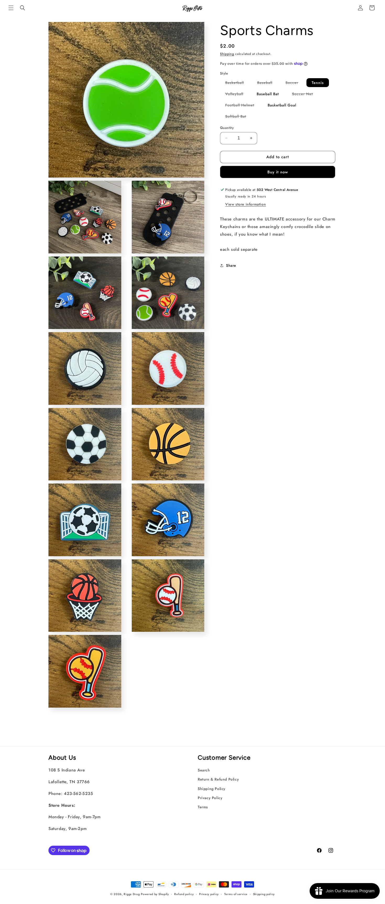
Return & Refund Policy (218, 779)
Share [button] (231, 265)
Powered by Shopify (155, 894)
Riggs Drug (132, 894)
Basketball (237, 83)
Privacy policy (209, 894)
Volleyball (237, 94)
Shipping (227, 54)
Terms (203, 807)
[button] (11, 8)
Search (204, 770)
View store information (245, 204)
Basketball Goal (282, 105)
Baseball (267, 83)
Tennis (318, 82)
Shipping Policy (212, 788)
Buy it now (277, 172)
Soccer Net (305, 94)
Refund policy (184, 894)
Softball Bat (238, 117)
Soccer (294, 83)
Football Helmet (242, 106)
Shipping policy (264, 894)
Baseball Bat (268, 93)
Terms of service (236, 894)
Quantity (227, 127)
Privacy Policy (210, 797)
